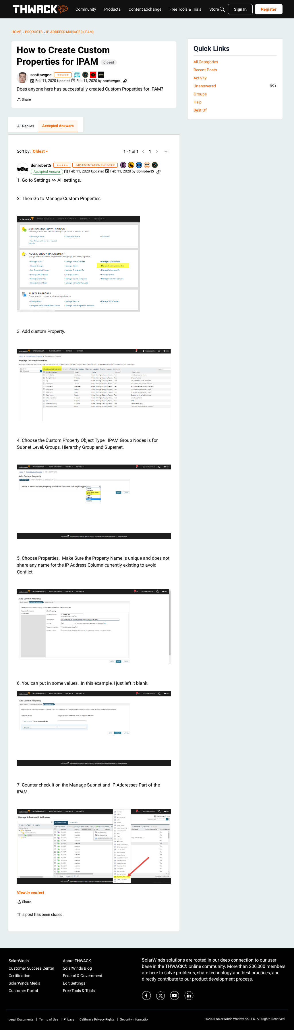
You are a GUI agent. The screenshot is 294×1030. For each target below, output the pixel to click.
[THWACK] (40, 9)
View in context (30, 892)
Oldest (39, 151)
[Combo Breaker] (131, 165)
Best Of (200, 110)
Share (24, 100)
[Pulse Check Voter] (85, 75)
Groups (200, 94)
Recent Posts (205, 70)
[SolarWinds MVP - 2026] (147, 165)
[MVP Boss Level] (93, 75)
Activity (200, 78)
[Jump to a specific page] (166, 151)
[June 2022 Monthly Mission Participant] (101, 75)
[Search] (222, 9)
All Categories (206, 62)
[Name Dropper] (123, 165)
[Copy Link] (124, 80)
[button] (22, 77)
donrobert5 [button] (41, 165)
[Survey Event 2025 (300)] (77, 75)
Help (198, 102)
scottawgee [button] (41, 74)
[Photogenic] (139, 165)
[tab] (25, 126)
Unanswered (235, 86)
